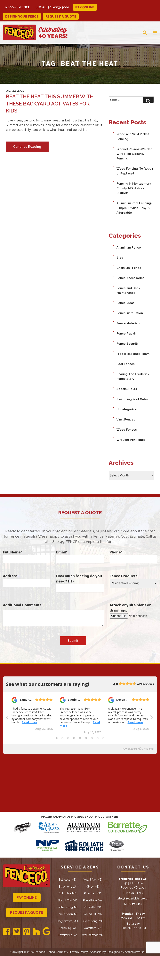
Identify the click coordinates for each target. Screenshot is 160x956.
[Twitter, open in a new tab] (16, 931)
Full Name (12, 552)
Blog (119, 257)
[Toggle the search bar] (141, 32)
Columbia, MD (67, 893)
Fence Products (123, 576)
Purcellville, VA (92, 900)
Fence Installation (129, 313)
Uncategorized (127, 409)
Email (61, 552)
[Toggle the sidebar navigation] (152, 32)
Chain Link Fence (128, 268)
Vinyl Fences (125, 419)
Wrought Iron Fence (131, 440)
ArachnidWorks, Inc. (137, 951)
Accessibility (98, 951)
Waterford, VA (92, 927)
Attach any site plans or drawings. (130, 607)
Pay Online (84, 7)
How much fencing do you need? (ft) (79, 578)
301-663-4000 (58, 7)
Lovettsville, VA (67, 935)
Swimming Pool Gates (132, 399)
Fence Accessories (130, 278)
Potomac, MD (92, 893)
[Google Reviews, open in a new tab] (46, 931)
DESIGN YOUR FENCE (21, 16)
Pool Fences (125, 364)
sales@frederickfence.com (133, 898)
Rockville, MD (92, 907)
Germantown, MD (67, 914)
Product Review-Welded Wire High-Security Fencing (134, 153)
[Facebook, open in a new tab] (6, 932)
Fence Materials (128, 323)
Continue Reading (27, 147)
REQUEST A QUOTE (60, 16)
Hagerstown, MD (67, 921)
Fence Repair (126, 333)
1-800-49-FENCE (17, 7)
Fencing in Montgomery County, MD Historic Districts (133, 188)
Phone (116, 552)
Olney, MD (92, 886)
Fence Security (127, 343)
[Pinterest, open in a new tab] (26, 931)
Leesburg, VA (67, 927)
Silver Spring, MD (92, 921)
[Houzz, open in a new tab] (36, 931)
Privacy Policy (79, 951)
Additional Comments (22, 605)
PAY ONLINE (27, 897)
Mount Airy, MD (92, 879)
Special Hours (126, 389)
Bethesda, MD (67, 879)
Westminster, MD (92, 935)
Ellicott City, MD (67, 900)
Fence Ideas (125, 303)
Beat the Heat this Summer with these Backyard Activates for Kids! (50, 104)
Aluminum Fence (128, 247)
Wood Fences (126, 429)
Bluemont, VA (67, 886)
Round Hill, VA (93, 914)
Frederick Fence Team (132, 354)
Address (11, 576)
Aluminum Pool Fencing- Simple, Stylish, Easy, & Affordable (134, 207)
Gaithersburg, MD (67, 907)
